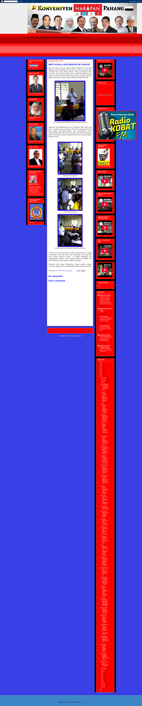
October (103, 382)
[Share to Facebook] (83, 271)
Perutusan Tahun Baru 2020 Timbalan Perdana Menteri (105, 329)
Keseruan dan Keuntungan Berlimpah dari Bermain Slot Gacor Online (106, 319)
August (103, 671)
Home (70, 331)
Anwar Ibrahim (104, 316)
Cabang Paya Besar (105, 335)
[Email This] (77, 271)
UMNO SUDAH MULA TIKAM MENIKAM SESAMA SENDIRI (104, 408)
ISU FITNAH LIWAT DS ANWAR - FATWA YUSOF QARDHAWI (106, 350)
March (102, 682)
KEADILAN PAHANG (45, 7)
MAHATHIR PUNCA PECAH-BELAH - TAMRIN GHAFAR (104, 619)
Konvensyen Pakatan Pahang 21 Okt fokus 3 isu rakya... (104, 610)
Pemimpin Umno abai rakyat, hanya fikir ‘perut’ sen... (104, 521)
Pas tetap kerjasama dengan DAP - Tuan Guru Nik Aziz (104, 539)
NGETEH (102, 311)
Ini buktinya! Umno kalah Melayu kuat (104, 508)
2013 (100, 373)
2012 (100, 376)
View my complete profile (35, 194)
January (103, 686)
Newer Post (52, 331)
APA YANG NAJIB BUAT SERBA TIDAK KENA (103, 648)
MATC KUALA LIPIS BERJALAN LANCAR (104, 663)
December (104, 378)
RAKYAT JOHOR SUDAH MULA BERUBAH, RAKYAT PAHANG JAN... (104, 397)
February (103, 684)
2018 (100, 362)
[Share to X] (81, 271)
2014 (100, 371)
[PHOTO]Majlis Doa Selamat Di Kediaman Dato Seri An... (104, 571)
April (102, 680)
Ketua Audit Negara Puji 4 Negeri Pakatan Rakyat (104, 514)
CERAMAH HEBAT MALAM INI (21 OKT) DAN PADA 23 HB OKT (104, 459)
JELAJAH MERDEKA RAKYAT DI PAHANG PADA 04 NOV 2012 (104, 418)
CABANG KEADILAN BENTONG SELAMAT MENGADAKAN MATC (104, 602)
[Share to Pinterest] (85, 271)
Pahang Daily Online (105, 295)
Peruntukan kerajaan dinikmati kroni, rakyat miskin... (104, 656)
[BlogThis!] (79, 271)
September (104, 668)
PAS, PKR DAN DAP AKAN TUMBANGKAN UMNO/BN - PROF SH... (104, 500)
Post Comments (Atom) (74, 336)
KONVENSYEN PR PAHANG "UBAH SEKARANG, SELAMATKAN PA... (104, 629)
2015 (100, 369)
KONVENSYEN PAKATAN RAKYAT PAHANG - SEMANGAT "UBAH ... (104, 450)
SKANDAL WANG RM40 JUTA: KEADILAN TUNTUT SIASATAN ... (104, 428)
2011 (100, 689)
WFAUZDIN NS (35, 184)
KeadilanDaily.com (105, 326)
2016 (100, 367)
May (102, 677)
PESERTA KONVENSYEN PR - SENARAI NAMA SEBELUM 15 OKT (104, 561)
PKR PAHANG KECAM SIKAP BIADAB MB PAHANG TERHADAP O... (104, 480)
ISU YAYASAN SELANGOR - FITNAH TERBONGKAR (104, 387)
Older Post (88, 331)
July (102, 673)
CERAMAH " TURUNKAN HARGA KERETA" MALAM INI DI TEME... (104, 581)
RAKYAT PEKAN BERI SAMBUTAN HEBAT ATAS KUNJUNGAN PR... (104, 591)
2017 (100, 364)
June (102, 675)
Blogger (81, 702)
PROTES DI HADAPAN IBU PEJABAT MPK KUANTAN (104, 530)
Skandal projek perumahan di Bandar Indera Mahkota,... (104, 490)
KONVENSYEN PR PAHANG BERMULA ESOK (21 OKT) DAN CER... (104, 469)
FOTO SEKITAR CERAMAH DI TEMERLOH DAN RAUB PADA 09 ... (104, 550)
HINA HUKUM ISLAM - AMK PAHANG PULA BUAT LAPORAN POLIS (104, 440)
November (104, 380)
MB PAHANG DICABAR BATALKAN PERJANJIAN (104, 639)
